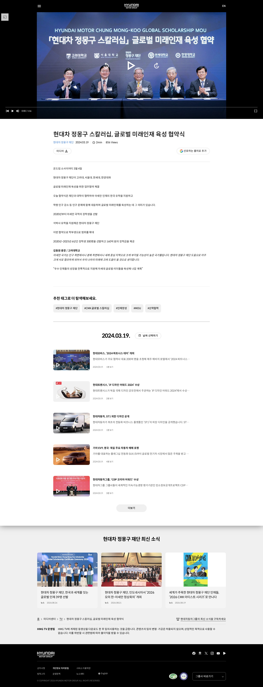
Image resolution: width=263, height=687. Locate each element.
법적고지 (41, 674)
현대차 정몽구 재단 (63, 142)
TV (61, 619)
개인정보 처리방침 (61, 668)
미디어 (63, 152)
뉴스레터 (80, 674)
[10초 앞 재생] (106, 65)
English (103, 673)
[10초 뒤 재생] (156, 65)
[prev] (7, 111)
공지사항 (41, 668)
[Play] (131, 65)
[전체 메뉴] (39, 6)
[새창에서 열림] (173, 676)
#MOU (137, 308)
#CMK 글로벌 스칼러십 (96, 308)
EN (224, 6)
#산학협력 (153, 308)
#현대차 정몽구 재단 (67, 308)
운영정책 (57, 674)
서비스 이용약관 (83, 668)
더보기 (131, 508)
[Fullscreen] (256, 111)
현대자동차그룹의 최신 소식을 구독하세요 (203, 619)
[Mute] (17, 111)
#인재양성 (121, 308)
